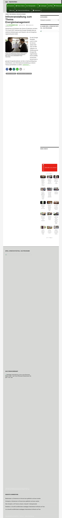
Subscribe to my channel (50, 167)
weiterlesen (26, 64)
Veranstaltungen (21, 14)
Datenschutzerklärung (23, 10)
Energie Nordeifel (11, 73)
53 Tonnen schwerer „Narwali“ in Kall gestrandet (25, 504)
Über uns (11, 10)
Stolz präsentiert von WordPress (12, 516)
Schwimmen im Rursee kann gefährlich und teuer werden (27, 498)
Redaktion (22, 25)
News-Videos (21, 5)
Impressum (37, 10)
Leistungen (44, 5)
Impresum (22, 516)
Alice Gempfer (8, 504)
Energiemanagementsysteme (24, 73)
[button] (7, 69)
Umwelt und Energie (10, 14)
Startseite (11, 5)
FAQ (51, 5)
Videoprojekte (32, 5)
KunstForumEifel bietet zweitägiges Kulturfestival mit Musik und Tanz (28, 506)
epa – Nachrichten (11, 2)
